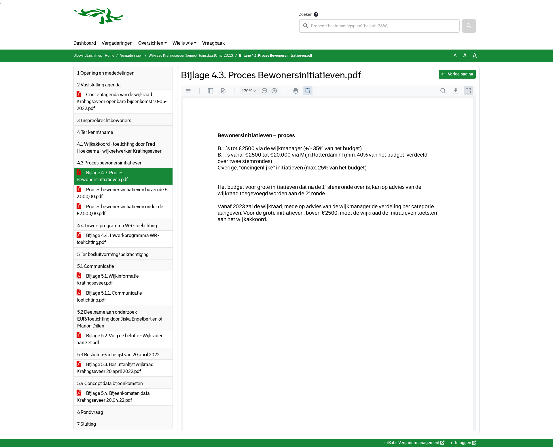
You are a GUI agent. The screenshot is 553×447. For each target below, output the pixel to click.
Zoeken (306, 14)
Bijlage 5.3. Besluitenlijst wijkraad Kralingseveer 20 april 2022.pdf (115, 368)
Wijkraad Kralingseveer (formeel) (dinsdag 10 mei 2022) (191, 56)
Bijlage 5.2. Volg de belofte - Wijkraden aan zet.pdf (120, 339)
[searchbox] (379, 26)
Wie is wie (183, 43)
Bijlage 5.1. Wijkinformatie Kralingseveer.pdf (108, 279)
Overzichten (150, 43)
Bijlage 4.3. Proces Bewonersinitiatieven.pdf (102, 176)
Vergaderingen (117, 43)
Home (109, 56)
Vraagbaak (213, 43)
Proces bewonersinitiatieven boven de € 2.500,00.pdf (122, 193)
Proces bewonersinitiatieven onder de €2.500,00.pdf (120, 210)
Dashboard (84, 43)
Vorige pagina (460, 74)
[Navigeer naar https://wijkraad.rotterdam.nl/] (98, 22)
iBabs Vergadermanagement (413, 442)
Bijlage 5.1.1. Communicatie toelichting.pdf (109, 296)
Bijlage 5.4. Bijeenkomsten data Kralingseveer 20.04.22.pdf (113, 397)
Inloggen (463, 442)
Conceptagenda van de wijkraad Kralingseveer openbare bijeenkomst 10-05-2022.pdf (121, 101)
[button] (469, 26)
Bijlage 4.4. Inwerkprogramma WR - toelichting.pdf (118, 239)
